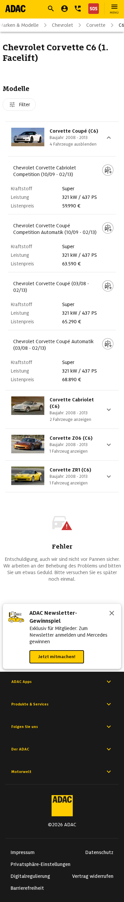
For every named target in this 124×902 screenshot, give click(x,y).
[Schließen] (112, 613)
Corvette (95, 25)
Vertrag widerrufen (92, 876)
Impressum (23, 852)
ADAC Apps (21, 681)
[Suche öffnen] (51, 8)
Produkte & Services (30, 704)
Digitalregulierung (30, 876)
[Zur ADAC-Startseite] (15, 8)
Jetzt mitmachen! (56, 656)
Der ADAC (20, 749)
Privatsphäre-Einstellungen (40, 864)
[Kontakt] (78, 9)
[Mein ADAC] (64, 9)
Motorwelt (21, 771)
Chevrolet (62, 25)
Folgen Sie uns (24, 726)
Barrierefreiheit (27, 888)
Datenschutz (99, 852)
